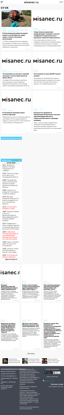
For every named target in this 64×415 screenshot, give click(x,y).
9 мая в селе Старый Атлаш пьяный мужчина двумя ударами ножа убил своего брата (31, 287)
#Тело (20, 71)
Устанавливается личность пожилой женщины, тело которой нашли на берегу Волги (15, 75)
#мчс (45, 283)
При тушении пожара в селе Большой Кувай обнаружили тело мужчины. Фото (52, 287)
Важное (24, 320)
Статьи (40, 109)
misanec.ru (4, 388)
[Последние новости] (16, 160)
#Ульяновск (10, 110)
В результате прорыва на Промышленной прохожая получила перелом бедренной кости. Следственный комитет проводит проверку (47, 116)
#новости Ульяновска (7, 71)
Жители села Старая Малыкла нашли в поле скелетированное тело (30, 325)
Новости (4, 28)
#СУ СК (4, 31)
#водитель (4, 30)
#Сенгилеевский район (22, 30)
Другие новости (11, 259)
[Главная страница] (31, 2)
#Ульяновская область (13, 31)
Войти (61, 2)
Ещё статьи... (31, 353)
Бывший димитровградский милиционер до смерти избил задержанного (9, 287)
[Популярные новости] (19, 160)
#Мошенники (37, 30)
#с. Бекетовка (12, 30)
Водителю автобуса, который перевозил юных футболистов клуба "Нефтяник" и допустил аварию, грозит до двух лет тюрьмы (8, 328)
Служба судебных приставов (56, 386)
